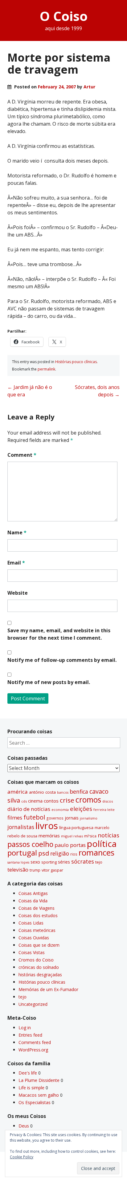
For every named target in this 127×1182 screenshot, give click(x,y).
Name (17, 532)
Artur (89, 87)
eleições (81, 808)
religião (59, 853)
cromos (88, 800)
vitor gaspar (52, 870)
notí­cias (108, 835)
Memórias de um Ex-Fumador (48, 989)
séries (64, 862)
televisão (17, 869)
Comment (21, 454)
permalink (46, 369)
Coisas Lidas (30, 923)
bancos (62, 792)
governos (54, 818)
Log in (24, 1027)
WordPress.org (33, 1050)
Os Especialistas (34, 1102)
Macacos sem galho (38, 1095)
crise (67, 800)
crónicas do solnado (38, 967)
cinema (35, 801)
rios (73, 854)
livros (46, 826)
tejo (98, 862)
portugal (22, 853)
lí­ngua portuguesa (76, 827)
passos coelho (30, 844)
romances (96, 852)
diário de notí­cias (28, 808)
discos (107, 801)
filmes (14, 817)
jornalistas (20, 827)
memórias (49, 835)
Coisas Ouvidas (33, 938)
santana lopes (18, 862)
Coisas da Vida (32, 901)
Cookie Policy (21, 1157)
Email (16, 562)
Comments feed (34, 1042)
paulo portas (70, 844)
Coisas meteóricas (36, 930)
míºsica (90, 836)
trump (35, 870)
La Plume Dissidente (38, 1080)
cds (24, 801)
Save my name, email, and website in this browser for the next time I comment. (58, 634)
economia (60, 809)
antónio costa (42, 792)
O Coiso (64, 16)
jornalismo (88, 818)
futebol (34, 817)
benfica (79, 791)
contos (51, 801)
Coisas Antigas (33, 893)
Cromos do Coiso (36, 960)
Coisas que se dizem (38, 945)
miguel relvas (72, 836)
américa (17, 791)
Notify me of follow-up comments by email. (62, 660)
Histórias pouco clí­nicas (76, 361)
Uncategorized (32, 1004)
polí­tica (102, 843)
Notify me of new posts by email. (48, 682)
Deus (23, 1126)
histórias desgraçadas (40, 975)
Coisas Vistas (31, 952)
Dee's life (27, 1073)
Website (17, 592)
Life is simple (31, 1088)
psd (43, 853)
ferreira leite (104, 809)
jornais (72, 818)
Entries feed (30, 1035)
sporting (49, 862)
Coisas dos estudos (38, 915)
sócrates (82, 861)
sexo (35, 862)
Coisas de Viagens (36, 908)
